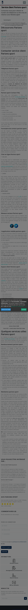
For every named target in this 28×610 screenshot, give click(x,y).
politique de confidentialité (18, 306)
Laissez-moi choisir (5, 309)
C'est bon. (23, 309)
